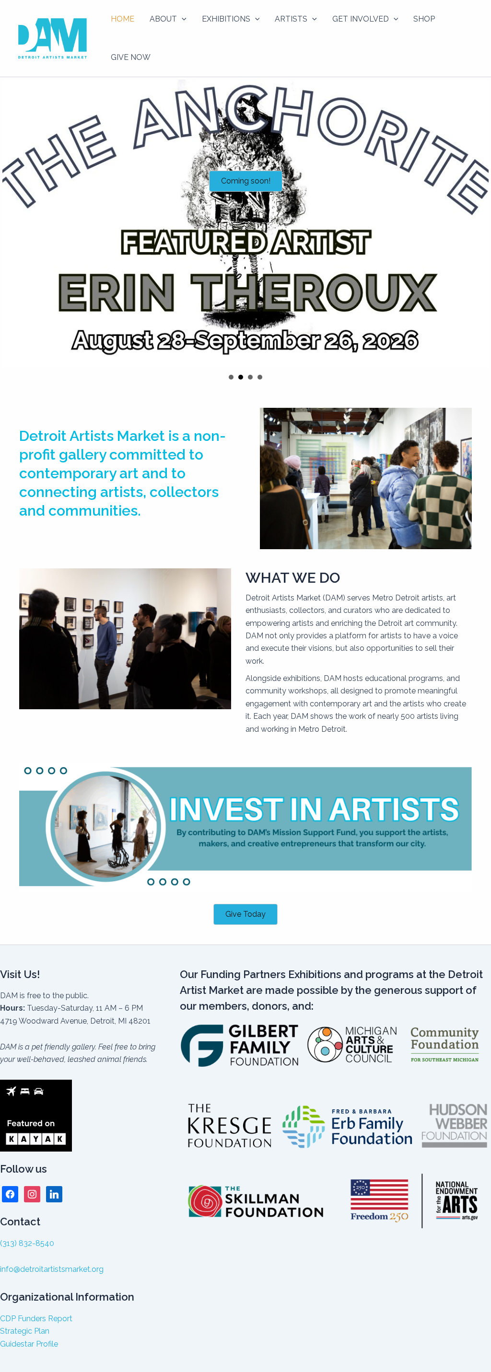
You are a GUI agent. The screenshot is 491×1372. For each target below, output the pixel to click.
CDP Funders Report (36, 1318)
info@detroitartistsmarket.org (52, 1269)
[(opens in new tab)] (245, 826)
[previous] (12, 223)
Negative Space (231, 377)
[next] (478, 223)
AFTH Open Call (250, 377)
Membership (259, 377)
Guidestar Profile (29, 1344)
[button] (182, 19)
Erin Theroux (240, 377)
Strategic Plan (24, 1331)
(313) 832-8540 (27, 1243)
